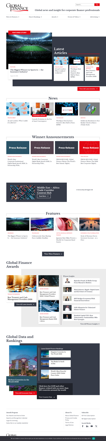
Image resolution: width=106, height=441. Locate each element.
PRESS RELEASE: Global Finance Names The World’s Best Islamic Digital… (65, 161)
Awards (54, 17)
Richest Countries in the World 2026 (18, 381)
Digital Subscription (89, 419)
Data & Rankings (34, 17)
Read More (42, 196)
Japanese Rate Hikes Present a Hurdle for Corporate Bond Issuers (66, 240)
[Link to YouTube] (92, 426)
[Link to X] (96, 426)
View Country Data (45, 397)
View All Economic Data (23, 393)
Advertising (94, 17)
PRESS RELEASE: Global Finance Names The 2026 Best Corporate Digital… (89, 161)
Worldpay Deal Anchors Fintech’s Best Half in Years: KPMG (65, 123)
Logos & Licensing (11, 420)
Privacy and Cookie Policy (71, 419)
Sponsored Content (39, 115)
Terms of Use (69, 422)
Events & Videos (73, 17)
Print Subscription (89, 415)
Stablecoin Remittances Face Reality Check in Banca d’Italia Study (90, 123)
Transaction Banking (89, 67)
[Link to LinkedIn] (87, 426)
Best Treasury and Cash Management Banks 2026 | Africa (48, 319)
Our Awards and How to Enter (15, 415)
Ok (93, 438)
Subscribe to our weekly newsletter (17, 423)
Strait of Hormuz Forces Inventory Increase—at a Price (89, 238)
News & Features (12, 17)
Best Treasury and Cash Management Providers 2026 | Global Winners (48, 294)
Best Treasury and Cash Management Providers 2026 (20, 298)
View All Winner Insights (89, 324)
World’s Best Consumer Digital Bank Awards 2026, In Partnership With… (42, 161)
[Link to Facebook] (83, 426)
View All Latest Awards (24, 304)
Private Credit (59, 67)
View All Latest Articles (87, 89)
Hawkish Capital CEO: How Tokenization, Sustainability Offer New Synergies (86, 317)
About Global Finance (72, 415)
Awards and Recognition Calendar (16, 418)
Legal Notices (69, 425)
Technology (74, 67)
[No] (104, 438)
